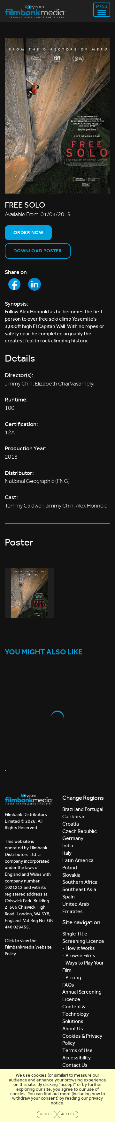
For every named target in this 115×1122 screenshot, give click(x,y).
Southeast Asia (79, 889)
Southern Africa (79, 882)
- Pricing (71, 977)
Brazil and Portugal (82, 809)
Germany (72, 838)
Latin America (78, 860)
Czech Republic (79, 831)
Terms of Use (77, 1050)
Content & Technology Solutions (75, 1014)
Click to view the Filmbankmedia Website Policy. (28, 947)
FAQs (68, 985)
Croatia (70, 824)
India (67, 846)
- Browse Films (78, 955)
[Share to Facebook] (14, 284)
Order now (28, 232)
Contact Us (75, 1065)
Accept (68, 1114)
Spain (68, 897)
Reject (46, 1114)
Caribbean (74, 816)
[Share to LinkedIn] (34, 284)
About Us (72, 1029)
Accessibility (76, 1058)
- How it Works (78, 948)
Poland (69, 868)
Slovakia (71, 875)
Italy (67, 853)
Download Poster (37, 251)
